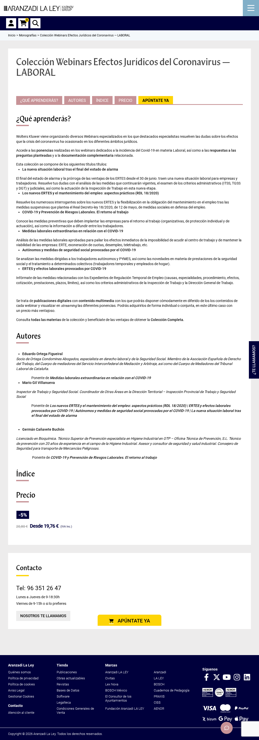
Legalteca (64, 702)
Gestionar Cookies (21, 696)
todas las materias (46, 320)
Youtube (227, 677)
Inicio (11, 35)
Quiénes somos (19, 672)
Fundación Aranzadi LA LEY (124, 708)
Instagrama (237, 677)
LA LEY (159, 678)
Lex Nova (111, 684)
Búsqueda (35, 23)
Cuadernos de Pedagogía (171, 690)
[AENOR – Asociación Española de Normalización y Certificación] (219, 696)
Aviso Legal (16, 690)
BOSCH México (116, 690)
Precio (125, 100)
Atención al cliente (21, 712)
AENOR (159, 708)
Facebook (206, 677)
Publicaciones (67, 672)
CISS (157, 702)
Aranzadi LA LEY (116, 672)
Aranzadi (160, 672)
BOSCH (159, 684)
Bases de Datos (68, 690)
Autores (77, 100)
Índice (102, 100)
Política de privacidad (23, 678)
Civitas (110, 678)
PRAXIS (159, 696)
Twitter (216, 677)
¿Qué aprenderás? (39, 100)
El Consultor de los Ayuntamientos (118, 698)
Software (63, 696)
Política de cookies (21, 684)
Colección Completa (167, 320)
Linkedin (247, 677)
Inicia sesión (11, 23)
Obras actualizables (71, 678)
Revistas (63, 684)
